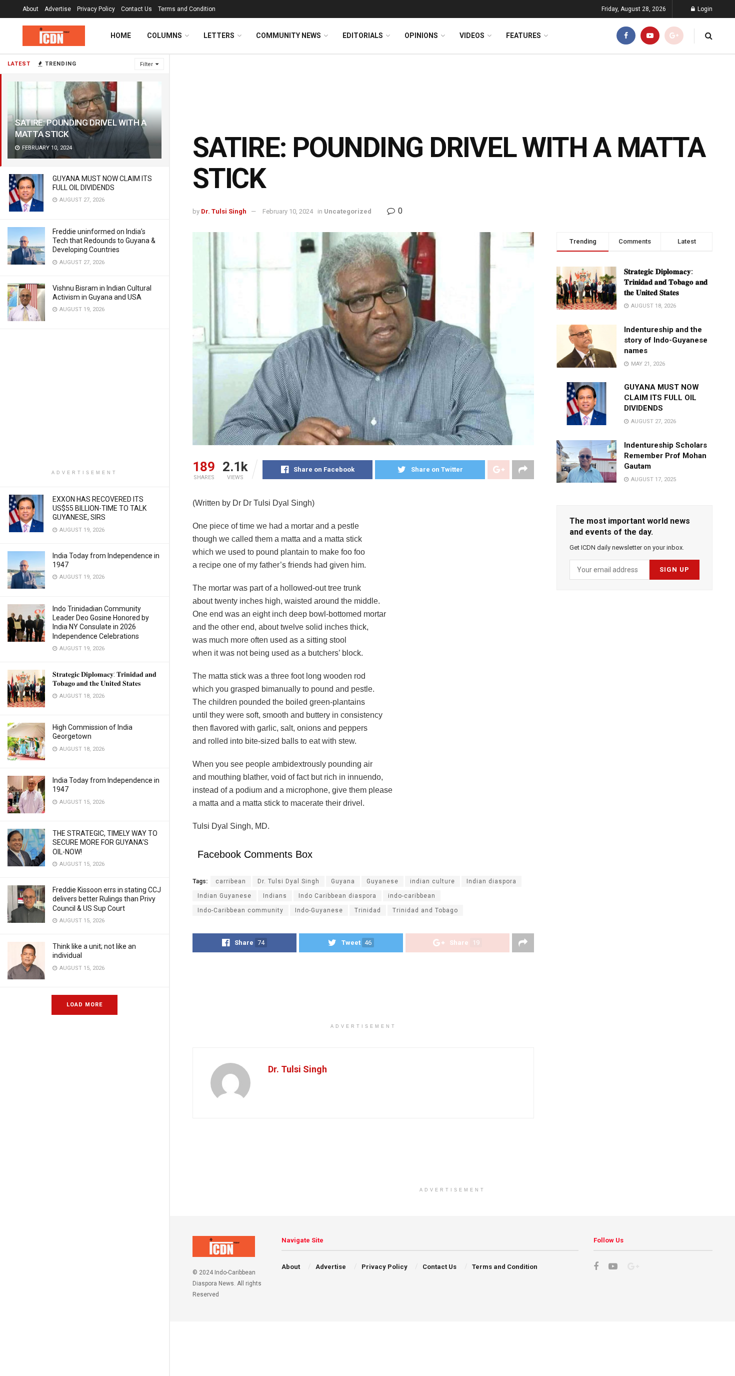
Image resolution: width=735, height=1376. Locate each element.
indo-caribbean (412, 895)
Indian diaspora (491, 881)
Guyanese (382, 881)
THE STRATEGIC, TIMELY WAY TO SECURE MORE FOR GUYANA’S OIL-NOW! (105, 842)
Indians (275, 895)
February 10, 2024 (287, 211)
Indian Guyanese (225, 895)
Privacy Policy (96, 9)
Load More (84, 1004)
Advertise (57, 9)
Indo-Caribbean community (241, 910)
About (30, 9)
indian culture (432, 881)
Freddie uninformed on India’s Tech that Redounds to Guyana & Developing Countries (104, 241)
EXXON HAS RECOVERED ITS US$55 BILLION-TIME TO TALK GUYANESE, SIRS (99, 508)
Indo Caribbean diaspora (337, 895)
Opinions (421, 36)
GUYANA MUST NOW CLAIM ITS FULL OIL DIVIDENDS (661, 398)
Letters (219, 36)
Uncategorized (348, 211)
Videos (472, 36)
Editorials (362, 36)
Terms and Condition (187, 9)
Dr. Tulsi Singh (223, 211)
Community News (288, 36)
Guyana (343, 881)
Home (120, 36)
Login (704, 9)
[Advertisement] (85, 399)
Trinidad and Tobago (425, 910)
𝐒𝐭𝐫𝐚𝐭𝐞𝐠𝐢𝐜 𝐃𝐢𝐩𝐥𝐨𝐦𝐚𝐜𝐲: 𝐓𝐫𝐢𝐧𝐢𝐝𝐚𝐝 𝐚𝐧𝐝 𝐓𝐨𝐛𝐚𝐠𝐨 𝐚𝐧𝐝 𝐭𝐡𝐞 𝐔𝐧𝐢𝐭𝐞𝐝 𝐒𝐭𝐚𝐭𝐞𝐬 (666, 282)
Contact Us (136, 9)
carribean (231, 881)
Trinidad (367, 910)
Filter (146, 64)
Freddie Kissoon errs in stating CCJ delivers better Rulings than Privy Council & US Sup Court (106, 899)
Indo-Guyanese (319, 910)
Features (523, 36)
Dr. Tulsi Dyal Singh (289, 881)
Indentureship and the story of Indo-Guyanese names (666, 340)
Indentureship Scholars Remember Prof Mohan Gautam (665, 456)
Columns (164, 36)
